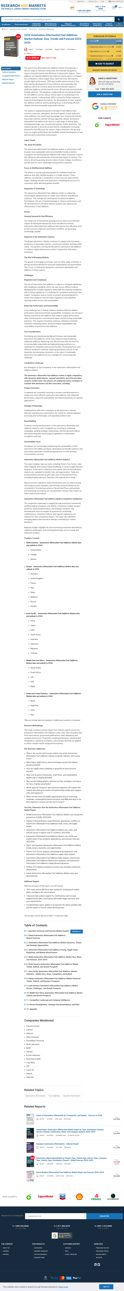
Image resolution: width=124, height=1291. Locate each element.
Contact (68, 1248)
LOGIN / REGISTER (117, 1)
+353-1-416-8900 (100, 8)
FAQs (66, 1251)
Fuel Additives (54, 1096)
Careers (6, 1251)
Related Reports (8, 83)
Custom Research (40, 1254)
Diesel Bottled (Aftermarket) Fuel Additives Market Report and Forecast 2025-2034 (70, 1172)
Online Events (101, 1254)
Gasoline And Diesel (71, 1096)
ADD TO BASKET (104, 63)
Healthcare (6, 24)
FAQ (102, 1)
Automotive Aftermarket (35, 1096)
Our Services (119, 24)
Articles (99, 1257)
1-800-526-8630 (84, 11)
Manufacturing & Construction (51, 24)
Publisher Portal (102, 1251)
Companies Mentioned (11, 76)
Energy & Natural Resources (68, 24)
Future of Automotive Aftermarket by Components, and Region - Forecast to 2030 (69, 1115)
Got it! (106, 1287)
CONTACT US (93, 1)
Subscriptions (39, 1257)
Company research (41, 1251)
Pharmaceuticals (21, 24)
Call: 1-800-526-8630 (104, 89)
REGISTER (104, 1216)
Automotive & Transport (84, 24)
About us (6, 1248)
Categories (38, 1248)
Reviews (6, 1254)
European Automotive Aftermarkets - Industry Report (57, 1144)
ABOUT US (81, 1)
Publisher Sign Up (102, 1248)
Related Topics (8, 79)
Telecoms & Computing (97, 24)
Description (6, 68)
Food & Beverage (109, 24)
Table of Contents (9, 72)
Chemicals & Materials (36, 24)
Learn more (63, 1287)
